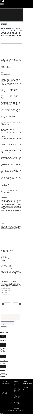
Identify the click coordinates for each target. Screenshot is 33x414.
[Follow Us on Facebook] (24, 383)
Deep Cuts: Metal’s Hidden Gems (15, 390)
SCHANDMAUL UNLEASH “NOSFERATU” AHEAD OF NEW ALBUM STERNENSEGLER (3, 350)
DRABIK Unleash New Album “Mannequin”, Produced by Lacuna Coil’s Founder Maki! (15, 304)
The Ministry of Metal (19, 396)
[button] (0, 6)
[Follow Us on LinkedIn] (31, 383)
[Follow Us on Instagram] (29, 383)
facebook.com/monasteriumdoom (6, 288)
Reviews (19, 385)
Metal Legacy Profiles (15, 398)
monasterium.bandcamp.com (5, 290)
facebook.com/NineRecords (5, 294)
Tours (18, 398)
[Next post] (20, 304)
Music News (4, 24)
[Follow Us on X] (27, 383)
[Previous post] (3, 304)
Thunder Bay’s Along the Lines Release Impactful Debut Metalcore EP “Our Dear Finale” (7, 304)
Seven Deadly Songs (3, 340)
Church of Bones (3, 226)
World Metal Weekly (19, 402)
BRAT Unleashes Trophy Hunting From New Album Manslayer (4, 361)
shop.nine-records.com (4, 292)
